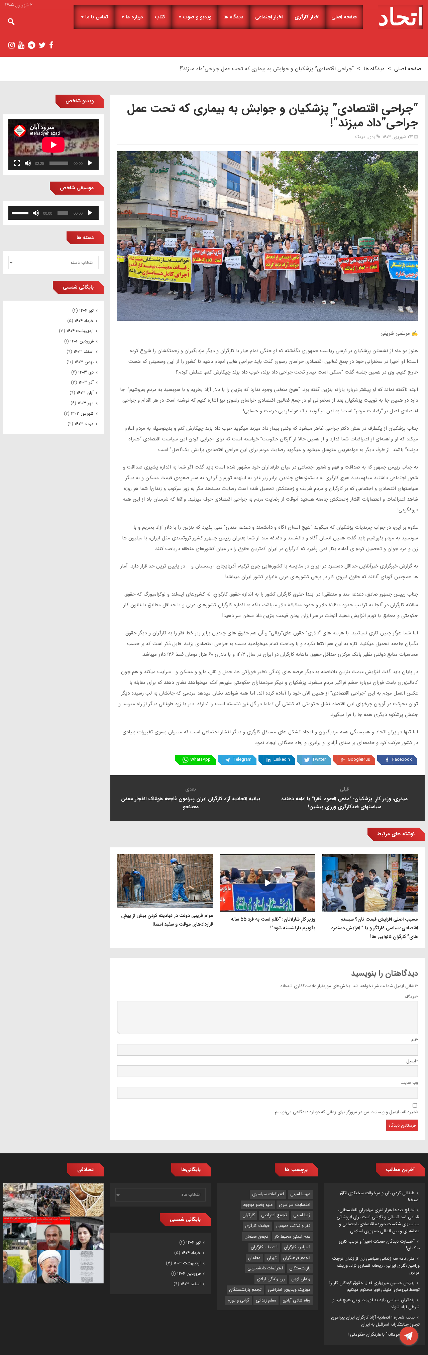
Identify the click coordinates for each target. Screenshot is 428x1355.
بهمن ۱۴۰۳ (84, 362)
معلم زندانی (266, 1300)
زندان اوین (300, 1278)
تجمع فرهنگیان (296, 1257)
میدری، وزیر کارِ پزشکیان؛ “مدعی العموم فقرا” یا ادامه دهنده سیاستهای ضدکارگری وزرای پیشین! (344, 803)
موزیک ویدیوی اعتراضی (289, 1289)
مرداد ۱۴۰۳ (84, 423)
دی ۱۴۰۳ (86, 372)
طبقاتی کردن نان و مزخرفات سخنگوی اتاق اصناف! (380, 1196)
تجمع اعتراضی (274, 1215)
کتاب (160, 17)
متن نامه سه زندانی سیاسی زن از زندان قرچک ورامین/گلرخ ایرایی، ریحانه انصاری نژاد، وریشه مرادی (376, 1265)
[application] (53, 144)
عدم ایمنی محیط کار (292, 1236)
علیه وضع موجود (258, 1204)
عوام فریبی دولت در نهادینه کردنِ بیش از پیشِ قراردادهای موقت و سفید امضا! (167, 920)
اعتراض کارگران (297, 1247)
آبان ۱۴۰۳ (85, 392)
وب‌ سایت (409, 1082)
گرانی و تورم (238, 1300)
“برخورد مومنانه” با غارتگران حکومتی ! (381, 1334)
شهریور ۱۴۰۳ (82, 413)
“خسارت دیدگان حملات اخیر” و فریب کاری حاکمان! (379, 1245)
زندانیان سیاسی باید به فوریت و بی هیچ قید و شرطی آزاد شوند (376, 1303)
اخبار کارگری (307, 17)
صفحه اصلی (344, 17)
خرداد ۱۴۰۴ (84, 320)
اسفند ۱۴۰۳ (84, 351)
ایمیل (412, 1061)
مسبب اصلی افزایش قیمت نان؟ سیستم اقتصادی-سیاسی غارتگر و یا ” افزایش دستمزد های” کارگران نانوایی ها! (374, 928)
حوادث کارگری (257, 1225)
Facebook (402, 759)
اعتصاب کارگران (264, 1247)
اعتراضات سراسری (268, 1193)
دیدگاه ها (233, 17)
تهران (272, 1257)
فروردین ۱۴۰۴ (82, 341)
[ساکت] (27, 163)
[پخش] (90, 163)
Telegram (242, 759)
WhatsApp (200, 759)
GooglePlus (359, 759)
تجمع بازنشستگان (245, 1289)
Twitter (319, 759)
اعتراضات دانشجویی (265, 1268)
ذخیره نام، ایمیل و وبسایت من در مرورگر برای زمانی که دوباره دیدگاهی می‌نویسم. (346, 1112)
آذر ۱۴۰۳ (86, 382)
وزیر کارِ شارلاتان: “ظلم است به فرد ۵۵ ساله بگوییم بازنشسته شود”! (273, 924)
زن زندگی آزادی (271, 1278)
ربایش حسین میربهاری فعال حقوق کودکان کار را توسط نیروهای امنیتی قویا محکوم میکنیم (374, 1286)
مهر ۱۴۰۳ (86, 403)
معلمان (254, 1257)
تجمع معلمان (256, 1236)
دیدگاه (411, 997)
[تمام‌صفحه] (17, 163)
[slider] (21, 212)
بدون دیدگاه (365, 137)
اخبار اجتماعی (269, 17)
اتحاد (400, 17)
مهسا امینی (300, 1193)
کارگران (248, 1215)
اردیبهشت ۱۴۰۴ (80, 330)
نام (414, 1039)
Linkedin (282, 759)
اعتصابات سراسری (294, 1204)
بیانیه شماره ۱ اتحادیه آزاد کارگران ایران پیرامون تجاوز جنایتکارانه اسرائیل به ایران (375, 1321)
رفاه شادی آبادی (296, 1300)
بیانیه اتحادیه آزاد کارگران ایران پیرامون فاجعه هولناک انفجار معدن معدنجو (190, 803)
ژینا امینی (301, 1215)
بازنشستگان (299, 1268)
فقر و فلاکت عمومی (293, 1225)
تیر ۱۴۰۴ (86, 310)
